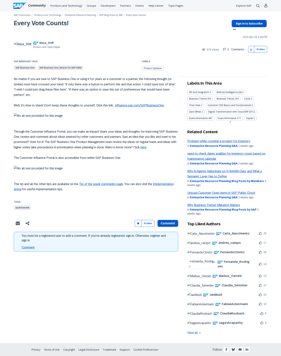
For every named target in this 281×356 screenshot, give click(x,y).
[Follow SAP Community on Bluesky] (233, 349)
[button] (251, 49)
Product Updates (153, 68)
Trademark (109, 349)
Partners (125, 5)
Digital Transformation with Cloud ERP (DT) (230, 111)
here (143, 147)
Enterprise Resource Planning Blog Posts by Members (227, 181)
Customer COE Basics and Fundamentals (229, 105)
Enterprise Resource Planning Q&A (214, 145)
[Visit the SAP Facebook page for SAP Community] (226, 349)
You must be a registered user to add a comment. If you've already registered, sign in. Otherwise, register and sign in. (94, 238)
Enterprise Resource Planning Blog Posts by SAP (223, 209)
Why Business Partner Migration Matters (213, 205)
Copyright (69, 349)
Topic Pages (175, 5)
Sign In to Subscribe (249, 23)
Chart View (194, 105)
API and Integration (199, 92)
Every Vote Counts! (41, 23)
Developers (108, 5)
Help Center (156, 5)
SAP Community (22, 15)
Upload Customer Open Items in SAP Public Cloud (221, 192)
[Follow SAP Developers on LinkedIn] (247, 349)
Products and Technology (66, 5)
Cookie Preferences (145, 349)
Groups (91, 5)
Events (140, 5)
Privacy (36, 349)
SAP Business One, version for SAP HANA (60, 67)
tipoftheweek (22, 207)
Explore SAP (244, 5)
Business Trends (198, 98)
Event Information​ (227, 118)
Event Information (198, 118)
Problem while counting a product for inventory (218, 141)
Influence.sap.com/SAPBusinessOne (139, 105)
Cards (247, 98)
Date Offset (195, 111)
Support (125, 349)
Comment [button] (168, 223)
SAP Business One (24, 67)
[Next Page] (229, 122)
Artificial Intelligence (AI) (229, 92)
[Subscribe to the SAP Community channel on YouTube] (240, 349)
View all (192, 332)
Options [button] (234, 30)
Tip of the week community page (101, 184)
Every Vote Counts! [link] (136, 15)
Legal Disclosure (89, 349)
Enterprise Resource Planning (80, 15)
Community (37, 5)
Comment (28, 247)
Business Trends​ (225, 98)
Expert (249, 118)
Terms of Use (52, 349)
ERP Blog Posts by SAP (111, 15)
